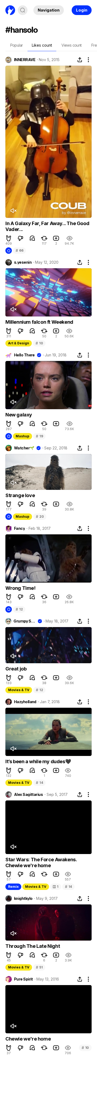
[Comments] (32, 238)
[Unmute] (13, 210)
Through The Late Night (32, 946)
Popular (16, 45)
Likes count (42, 45)
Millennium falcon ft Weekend (39, 322)
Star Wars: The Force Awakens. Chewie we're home (41, 862)
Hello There (24, 355)
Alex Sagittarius (28, 794)
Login (81, 10)
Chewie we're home (28, 1039)
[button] (8, 238)
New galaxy (18, 415)
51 (39, 967)
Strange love (20, 495)
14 (39, 782)
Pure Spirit (23, 979)
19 (39, 436)
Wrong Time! (20, 588)
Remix (13, 887)
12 (19, 609)
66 (19, 250)
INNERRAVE (24, 60)
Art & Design (18, 343)
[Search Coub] (22, 10)
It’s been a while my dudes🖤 (38, 761)
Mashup (22, 436)
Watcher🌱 (24, 448)
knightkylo (23, 898)
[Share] (80, 60)
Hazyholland (25, 702)
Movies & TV (18, 690)
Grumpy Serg (24, 621)
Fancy (19, 528)
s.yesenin (23, 262)
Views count (71, 45)
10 (39, 343)
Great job (15, 669)
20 (40, 516)
